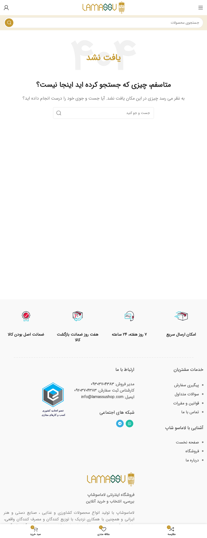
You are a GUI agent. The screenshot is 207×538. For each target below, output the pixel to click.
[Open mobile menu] (201, 8)
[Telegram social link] (120, 423)
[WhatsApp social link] (129, 423)
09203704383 (85, 390)
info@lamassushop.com (102, 397)
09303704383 (102, 384)
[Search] (9, 22)
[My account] (6, 8)
